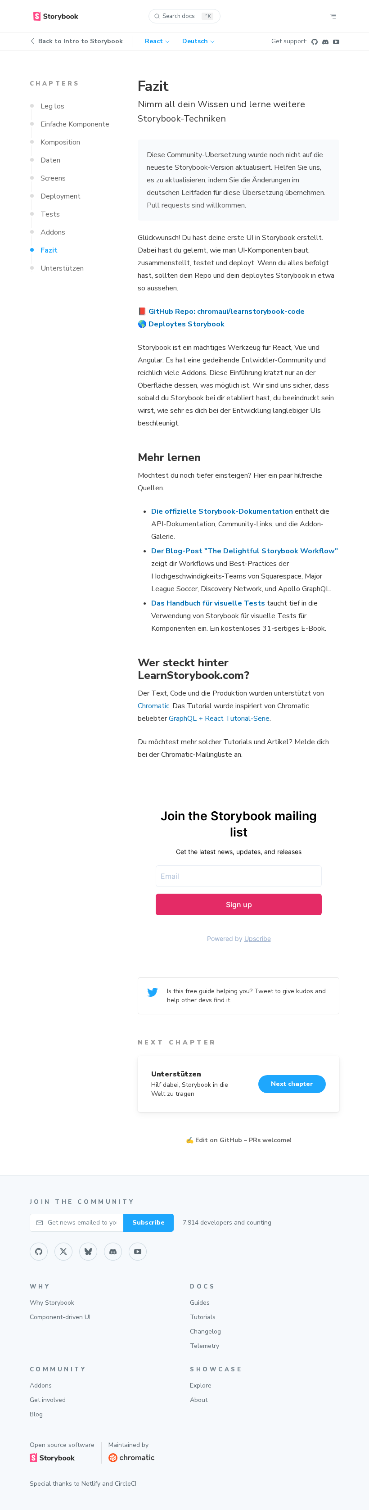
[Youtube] (336, 41)
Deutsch (195, 41)
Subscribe (148, 1222)
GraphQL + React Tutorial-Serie (219, 718)
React (154, 41)
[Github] (314, 41)
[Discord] (325, 41)
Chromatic (153, 706)
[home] (56, 16)
